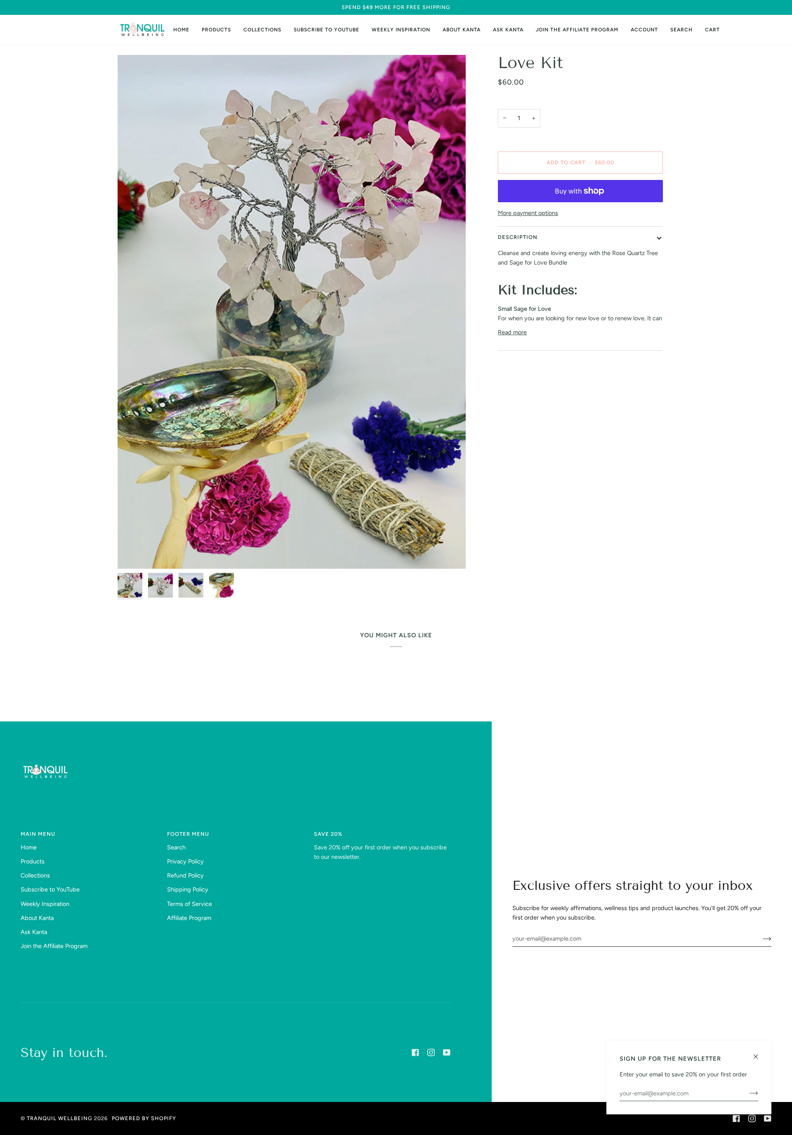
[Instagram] (431, 1052)
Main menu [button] (38, 834)
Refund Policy (185, 875)
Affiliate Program (189, 918)
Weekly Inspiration (45, 904)
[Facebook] (415, 1052)
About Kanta (37, 918)
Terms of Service (189, 904)
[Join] (760, 938)
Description (517, 237)
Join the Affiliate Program (54, 946)
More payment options (528, 213)
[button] (216, 30)
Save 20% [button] (328, 834)
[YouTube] (446, 1052)
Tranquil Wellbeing (59, 1118)
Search (176, 847)
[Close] (759, 1053)
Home (29, 847)
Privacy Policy (185, 861)
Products (33, 861)
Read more (512, 332)
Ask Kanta (34, 932)
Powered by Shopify (144, 1118)
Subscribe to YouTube (50, 889)
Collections (35, 875)
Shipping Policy (187, 889)
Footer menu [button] (188, 834)
